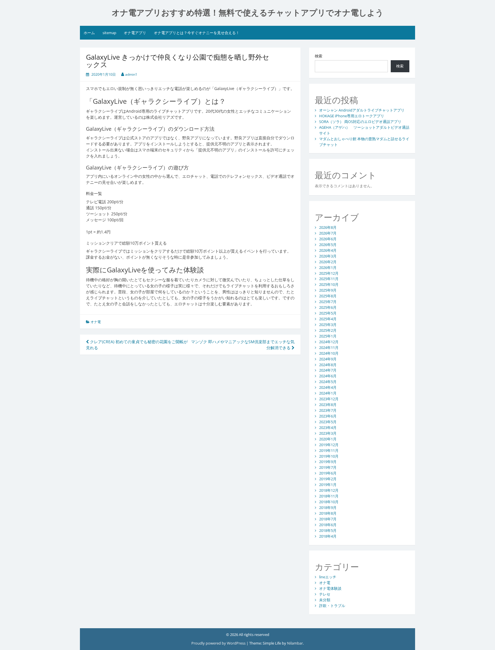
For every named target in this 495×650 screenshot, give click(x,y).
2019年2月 (328, 478)
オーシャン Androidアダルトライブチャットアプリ (361, 110)
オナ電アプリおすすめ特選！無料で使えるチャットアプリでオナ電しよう (248, 12)
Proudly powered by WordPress (218, 643)
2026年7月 (328, 233)
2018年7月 (328, 519)
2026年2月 (328, 261)
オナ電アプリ (135, 32)
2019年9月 (328, 461)
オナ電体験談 (330, 588)
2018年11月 (329, 496)
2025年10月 (329, 284)
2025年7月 (328, 301)
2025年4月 (328, 318)
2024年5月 (328, 381)
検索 (318, 55)
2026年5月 (328, 244)
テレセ (324, 594)
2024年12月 (329, 341)
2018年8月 (328, 513)
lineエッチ (327, 576)
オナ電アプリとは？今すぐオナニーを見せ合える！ (196, 32)
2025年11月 (329, 278)
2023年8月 (328, 404)
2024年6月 (328, 375)
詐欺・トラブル (332, 605)
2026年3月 (328, 256)
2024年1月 (328, 393)
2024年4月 (328, 387)
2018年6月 (328, 524)
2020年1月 (328, 439)
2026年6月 (328, 238)
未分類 (324, 599)
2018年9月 (328, 507)
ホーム (89, 32)
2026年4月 (328, 250)
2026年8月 (328, 227)
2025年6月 (328, 307)
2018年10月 (329, 501)
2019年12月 (329, 444)
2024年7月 (328, 370)
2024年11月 (329, 347)
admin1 (131, 74)
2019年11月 (329, 450)
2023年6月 (328, 416)
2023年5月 (328, 421)
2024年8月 (328, 364)
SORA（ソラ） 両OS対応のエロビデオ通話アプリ (360, 121)
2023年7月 (328, 410)
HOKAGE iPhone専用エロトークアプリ (351, 115)
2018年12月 (329, 490)
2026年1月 (328, 267)
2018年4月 (328, 536)
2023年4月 (328, 427)
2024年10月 (329, 353)
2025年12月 (329, 273)
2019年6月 (328, 473)
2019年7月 (328, 467)
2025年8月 (328, 295)
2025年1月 (328, 336)
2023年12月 (329, 398)
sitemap (109, 32)
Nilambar (295, 643)
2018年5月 (328, 530)
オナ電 (96, 321)
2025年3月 (328, 324)
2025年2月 (328, 330)
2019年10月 (329, 456)
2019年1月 (328, 484)
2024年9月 (328, 359)
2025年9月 (328, 290)
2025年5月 (328, 313)
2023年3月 (328, 433)
